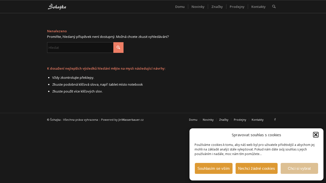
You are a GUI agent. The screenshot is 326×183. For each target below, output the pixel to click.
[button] (315, 134)
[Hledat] (274, 6)
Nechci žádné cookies (256, 168)
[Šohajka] (61, 6)
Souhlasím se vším (213, 168)
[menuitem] (180, 6)
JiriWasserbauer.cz (131, 119)
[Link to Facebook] (275, 119)
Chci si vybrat (299, 168)
